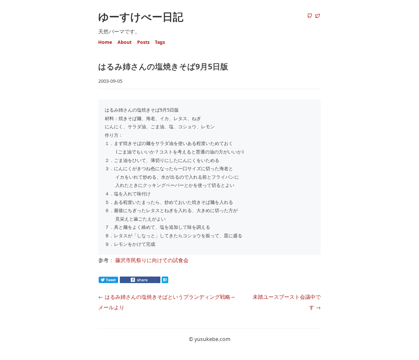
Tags (160, 42)
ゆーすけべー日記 (140, 16)
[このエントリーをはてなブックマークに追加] (175, 281)
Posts (143, 42)
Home (105, 42)
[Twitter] (317, 16)
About (125, 42)
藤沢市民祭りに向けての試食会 (152, 260)
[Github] (309, 16)
